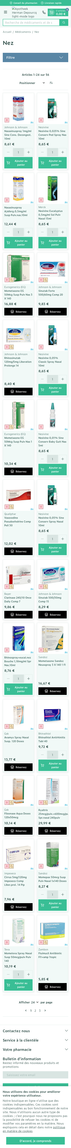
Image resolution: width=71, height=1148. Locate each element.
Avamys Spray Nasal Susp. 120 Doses (16, 739)
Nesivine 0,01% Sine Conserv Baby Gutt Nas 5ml (52, 441)
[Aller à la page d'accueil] (25, 12)
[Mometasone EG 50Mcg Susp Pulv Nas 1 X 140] (18, 415)
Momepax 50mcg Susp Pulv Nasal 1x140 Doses (52, 879)
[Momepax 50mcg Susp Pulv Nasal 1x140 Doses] (52, 854)
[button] (35, 57)
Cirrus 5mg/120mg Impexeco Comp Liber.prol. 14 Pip (15, 880)
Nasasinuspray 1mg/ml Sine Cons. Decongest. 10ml (17, 134)
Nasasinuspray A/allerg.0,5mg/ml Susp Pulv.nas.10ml (15, 211)
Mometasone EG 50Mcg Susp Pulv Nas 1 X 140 (18, 441)
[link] (26, 1010)
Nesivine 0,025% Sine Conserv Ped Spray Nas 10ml (52, 134)
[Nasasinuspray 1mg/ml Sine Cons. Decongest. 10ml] (18, 108)
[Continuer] (44, 1010)
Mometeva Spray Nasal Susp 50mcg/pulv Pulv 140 (18, 957)
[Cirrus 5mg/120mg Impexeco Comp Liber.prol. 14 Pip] (18, 854)
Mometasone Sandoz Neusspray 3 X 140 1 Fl (52, 662)
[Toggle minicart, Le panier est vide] (51, 12)
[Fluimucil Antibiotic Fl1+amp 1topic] (52, 930)
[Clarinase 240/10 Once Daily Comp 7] (18, 575)
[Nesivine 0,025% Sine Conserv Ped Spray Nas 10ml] (52, 108)
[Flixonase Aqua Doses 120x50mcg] (18, 791)
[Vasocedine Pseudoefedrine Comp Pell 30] (18, 495)
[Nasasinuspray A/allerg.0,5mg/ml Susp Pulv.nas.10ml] (18, 188)
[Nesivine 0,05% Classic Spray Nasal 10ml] (52, 335)
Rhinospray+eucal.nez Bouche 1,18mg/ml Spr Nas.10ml (17, 661)
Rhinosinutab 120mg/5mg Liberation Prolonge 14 (18, 361)
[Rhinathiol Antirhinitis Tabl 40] (52, 714)
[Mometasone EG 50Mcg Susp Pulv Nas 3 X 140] (18, 268)
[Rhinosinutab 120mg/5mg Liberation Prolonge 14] (18, 335)
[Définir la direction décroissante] (51, 83)
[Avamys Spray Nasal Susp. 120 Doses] (18, 714)
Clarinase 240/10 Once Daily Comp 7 (17, 599)
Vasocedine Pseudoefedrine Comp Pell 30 (17, 521)
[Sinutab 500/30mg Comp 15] (52, 575)
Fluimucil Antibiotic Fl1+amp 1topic (50, 955)
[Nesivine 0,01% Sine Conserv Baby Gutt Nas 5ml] (52, 415)
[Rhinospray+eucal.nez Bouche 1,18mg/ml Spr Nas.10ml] (18, 638)
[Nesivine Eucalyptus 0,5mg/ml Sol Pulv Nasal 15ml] (52, 188)
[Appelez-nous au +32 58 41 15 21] (44, 12)
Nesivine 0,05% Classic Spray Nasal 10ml (50, 361)
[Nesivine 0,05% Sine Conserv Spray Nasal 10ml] (52, 495)
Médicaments (23, 31)
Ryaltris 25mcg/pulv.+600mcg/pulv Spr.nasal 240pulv (54, 813)
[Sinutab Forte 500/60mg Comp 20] (52, 268)
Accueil (7, 31)
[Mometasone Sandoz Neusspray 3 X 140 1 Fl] (52, 638)
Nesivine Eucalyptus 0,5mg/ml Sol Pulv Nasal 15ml (50, 214)
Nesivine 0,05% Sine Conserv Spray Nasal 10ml (51, 521)
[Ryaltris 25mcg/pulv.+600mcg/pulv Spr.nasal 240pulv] (52, 791)
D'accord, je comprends (35, 1141)
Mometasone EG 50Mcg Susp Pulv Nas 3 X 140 (18, 294)
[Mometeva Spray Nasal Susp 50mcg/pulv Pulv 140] (18, 930)
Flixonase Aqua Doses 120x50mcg (17, 815)
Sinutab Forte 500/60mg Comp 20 (50, 292)
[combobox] (31, 22)
